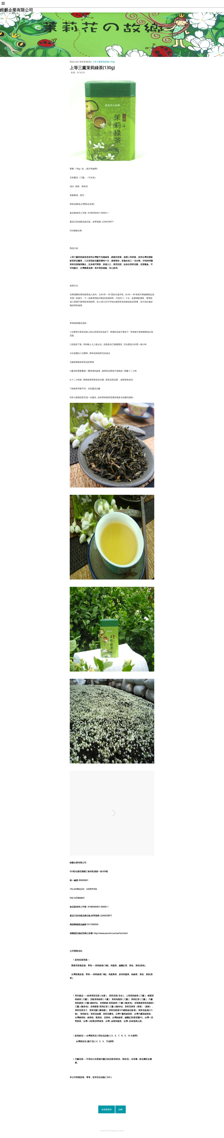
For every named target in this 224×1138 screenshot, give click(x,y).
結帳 (120, 1109)
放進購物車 (106, 1109)
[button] (3, 3)
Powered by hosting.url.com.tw (112, 1130)
